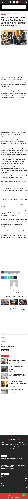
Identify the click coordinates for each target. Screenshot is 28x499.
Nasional (2, 483)
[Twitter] (5, 277)
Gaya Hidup (3, 481)
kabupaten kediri (8, 272)
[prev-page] (13, 312)
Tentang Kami (9, 495)
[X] (14, 292)
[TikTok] (12, 292)
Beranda (2, 12)
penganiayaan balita (5, 273)
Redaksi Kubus (7, 28)
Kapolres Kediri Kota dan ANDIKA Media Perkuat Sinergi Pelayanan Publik (17, 375)
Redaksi (15, 495)
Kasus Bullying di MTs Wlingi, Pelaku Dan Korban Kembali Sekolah (16, 368)
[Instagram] (11, 449)
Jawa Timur (3, 478)
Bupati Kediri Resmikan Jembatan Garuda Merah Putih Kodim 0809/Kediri (13, 465)
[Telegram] (12, 277)
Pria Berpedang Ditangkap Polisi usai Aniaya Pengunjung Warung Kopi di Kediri (14, 307)
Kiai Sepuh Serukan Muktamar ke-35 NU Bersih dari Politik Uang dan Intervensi (5, 307)
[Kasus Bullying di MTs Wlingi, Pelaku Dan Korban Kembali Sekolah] (4, 369)
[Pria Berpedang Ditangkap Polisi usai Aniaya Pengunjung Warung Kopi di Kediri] (14, 302)
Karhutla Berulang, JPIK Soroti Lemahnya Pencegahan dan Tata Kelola (17, 383)
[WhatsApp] (9, 277)
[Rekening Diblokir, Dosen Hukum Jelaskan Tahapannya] (4, 391)
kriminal (17, 272)
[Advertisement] (14, 7)
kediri (13, 272)
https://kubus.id (14, 290)
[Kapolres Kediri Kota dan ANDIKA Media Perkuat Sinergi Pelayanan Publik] (4, 376)
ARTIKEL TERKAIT (10, 296)
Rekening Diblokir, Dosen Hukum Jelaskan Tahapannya (17, 390)
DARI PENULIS (18, 296)
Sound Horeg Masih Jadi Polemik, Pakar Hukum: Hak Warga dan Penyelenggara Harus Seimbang (23, 307)
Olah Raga (3, 485)
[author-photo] (14, 283)
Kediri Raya (7, 12)
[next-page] (15, 312)
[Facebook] (2, 277)
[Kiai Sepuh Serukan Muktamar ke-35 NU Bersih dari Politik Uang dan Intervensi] (5, 302)
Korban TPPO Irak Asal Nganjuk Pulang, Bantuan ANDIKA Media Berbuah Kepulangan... (17, 360)
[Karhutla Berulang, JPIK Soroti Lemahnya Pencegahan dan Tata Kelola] (4, 384)
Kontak (20, 495)
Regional (2, 487)
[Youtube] (18, 292)
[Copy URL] (15, 277)
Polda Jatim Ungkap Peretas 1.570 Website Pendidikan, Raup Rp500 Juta (11, 459)
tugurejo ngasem (14, 273)
